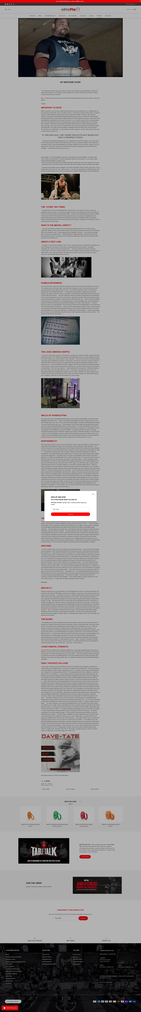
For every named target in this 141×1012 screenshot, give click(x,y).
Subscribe (70, 514)
